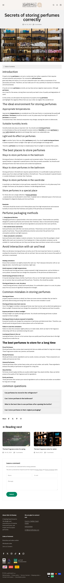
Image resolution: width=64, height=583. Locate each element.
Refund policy (6, 575)
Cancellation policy (20, 577)
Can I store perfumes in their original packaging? (23, 410)
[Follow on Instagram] (11, 554)
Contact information (8, 577)
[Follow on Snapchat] (19, 554)
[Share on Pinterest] (16, 418)
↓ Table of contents (9, 67)
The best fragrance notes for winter (45, 449)
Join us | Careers (7, 547)
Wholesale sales (7, 543)
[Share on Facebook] (8, 418)
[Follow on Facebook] (3, 554)
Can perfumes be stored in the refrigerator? (21, 393)
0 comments (38, 24)
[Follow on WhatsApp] (23, 554)
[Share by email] (20, 418)
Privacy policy (15, 575)
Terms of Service (49, 470)
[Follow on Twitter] (7, 554)
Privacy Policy (38, 470)
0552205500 (29, 527)
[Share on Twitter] (12, 418)
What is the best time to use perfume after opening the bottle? (28, 404)
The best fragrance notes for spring (13, 449)
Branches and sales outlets (10, 540)
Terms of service (25, 575)
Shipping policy (35, 575)
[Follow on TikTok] (15, 554)
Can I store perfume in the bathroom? (19, 398)
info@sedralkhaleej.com (32, 530)
